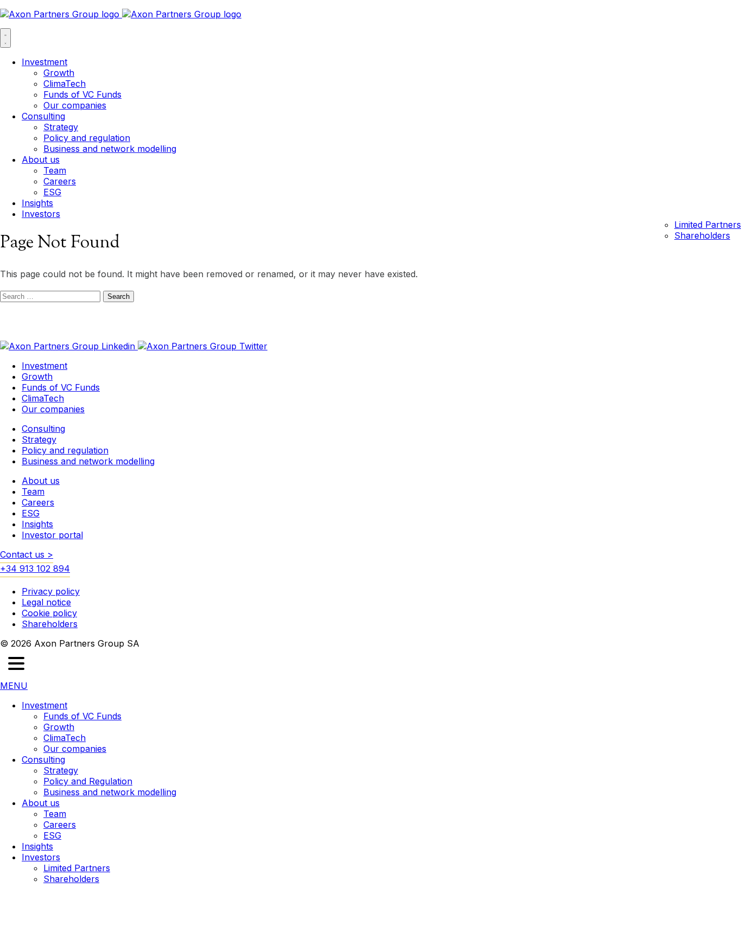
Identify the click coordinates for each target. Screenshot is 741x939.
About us (41, 159)
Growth (58, 72)
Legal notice (46, 602)
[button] (16, 664)
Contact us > (26, 554)
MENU (14, 685)
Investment (44, 61)
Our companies (74, 105)
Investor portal (52, 534)
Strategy (60, 127)
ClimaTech (64, 83)
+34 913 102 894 (35, 568)
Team (54, 170)
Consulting (43, 116)
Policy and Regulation (87, 781)
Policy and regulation (86, 137)
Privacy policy (51, 591)
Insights (37, 202)
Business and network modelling (109, 148)
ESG (52, 192)
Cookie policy (49, 613)
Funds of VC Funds (82, 94)
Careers (59, 181)
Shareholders (702, 235)
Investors (41, 213)
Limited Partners (707, 224)
